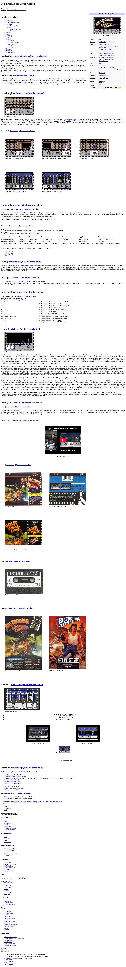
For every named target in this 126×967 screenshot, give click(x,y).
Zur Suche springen (20, 10)
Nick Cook (107, 44)
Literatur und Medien (10, 925)
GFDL (30, 956)
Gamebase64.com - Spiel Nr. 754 (57, 283)
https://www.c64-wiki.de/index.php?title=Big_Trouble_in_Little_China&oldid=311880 (36, 802)
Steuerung (93, 78)
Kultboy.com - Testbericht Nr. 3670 (14, 788)
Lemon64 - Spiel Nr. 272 (11, 780)
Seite (5, 821)
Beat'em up (7, 808)
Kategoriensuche (9, 869)
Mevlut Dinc (102, 47)
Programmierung (9, 926)
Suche (3, 875)
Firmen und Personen (10, 918)
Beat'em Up (102, 73)
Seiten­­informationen (10, 945)
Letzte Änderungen (10, 864)
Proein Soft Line (103, 61)
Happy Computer (22, 355)
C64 (108, 69)
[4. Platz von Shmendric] (64, 752)
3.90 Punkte (102, 42)
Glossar (6, 920)
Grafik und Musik (9, 921)
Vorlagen (7, 894)
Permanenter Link (9, 943)
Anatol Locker (5, 366)
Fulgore (3, 392)
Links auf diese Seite (10, 937)
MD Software (111, 55)
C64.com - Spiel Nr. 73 (11, 781)
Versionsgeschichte (9, 829)
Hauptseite (7, 862)
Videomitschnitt (9, 797)
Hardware (7, 923)
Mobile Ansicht (8, 964)
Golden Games (8, 902)
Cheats (15, 281)
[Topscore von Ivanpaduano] (22, 709)
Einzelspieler (103, 75)
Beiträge (6, 852)
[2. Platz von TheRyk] (38, 741)
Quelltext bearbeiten (36, 56)
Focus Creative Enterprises (106, 53)
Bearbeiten (19, 56)
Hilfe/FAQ (7, 885)
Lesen (6, 824)
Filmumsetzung (69, 119)
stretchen (68, 121)
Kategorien (4, 803)
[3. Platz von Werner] (88, 741)
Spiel (5, 806)
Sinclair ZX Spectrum (116, 69)
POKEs (23, 281)
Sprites (56, 121)
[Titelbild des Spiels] (107, 34)
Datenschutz (8, 959)
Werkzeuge (7, 842)
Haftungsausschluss (10, 963)
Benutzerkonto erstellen (11, 854)
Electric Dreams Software (106, 59)
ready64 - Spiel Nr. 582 (11, 786)
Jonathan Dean (110, 51)
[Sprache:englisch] (100, 85)
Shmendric (4, 378)
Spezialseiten (8, 940)
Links (6, 928)
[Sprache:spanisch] (120, 87)
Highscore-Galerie (9, 904)
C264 (6, 915)
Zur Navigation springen (8, 10)
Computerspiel (41, 412)
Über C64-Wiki (8, 961)
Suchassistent (8, 871)
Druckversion (8, 942)
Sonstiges (7, 929)
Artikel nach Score (9, 867)
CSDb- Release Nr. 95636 (12, 778)
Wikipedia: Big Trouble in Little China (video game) (19, 772)
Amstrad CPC (110, 67)
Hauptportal (7, 911)
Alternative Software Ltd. (106, 57)
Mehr (6, 840)
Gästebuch (7, 892)
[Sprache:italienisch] (19, 786)
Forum (6, 889)
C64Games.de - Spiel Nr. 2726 (13, 775)
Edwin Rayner (114, 46)
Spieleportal (7, 901)
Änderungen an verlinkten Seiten (14, 938)
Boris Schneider (5, 355)
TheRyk (3, 381)
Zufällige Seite (8, 866)
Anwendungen (8, 913)
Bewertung (93, 42)
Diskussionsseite (9, 850)
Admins (6, 890)
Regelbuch (7, 887)
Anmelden (7, 855)
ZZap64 (6, 790)
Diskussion (7, 823)
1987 (100, 63)
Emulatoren (7, 916)
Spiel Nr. (92, 39)
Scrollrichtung (116, 119)
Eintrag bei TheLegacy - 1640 (13, 783)
